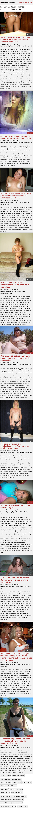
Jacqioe (19, 806)
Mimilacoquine (26, 782)
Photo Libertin (5, 806)
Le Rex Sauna (16, 782)
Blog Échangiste (6, 782)
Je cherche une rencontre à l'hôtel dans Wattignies (15, 506)
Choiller (13, 806)
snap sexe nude (5, 779)
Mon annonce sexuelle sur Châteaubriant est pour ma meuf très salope (14, 284)
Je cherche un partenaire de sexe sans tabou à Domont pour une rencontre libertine (15, 741)
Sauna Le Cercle (6, 776)
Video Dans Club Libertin (8, 786)
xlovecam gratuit (17, 803)
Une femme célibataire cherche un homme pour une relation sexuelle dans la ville (15, 358)
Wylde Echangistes (6, 796)
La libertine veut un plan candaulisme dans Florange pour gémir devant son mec (14, 446)
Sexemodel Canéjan (20, 796)
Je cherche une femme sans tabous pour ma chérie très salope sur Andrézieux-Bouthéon (16, 195)
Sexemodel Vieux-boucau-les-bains (12, 799)
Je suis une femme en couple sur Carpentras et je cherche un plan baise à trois (14, 580)
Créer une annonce (25, 2)
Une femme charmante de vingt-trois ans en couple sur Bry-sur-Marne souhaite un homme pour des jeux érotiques (16, 656)
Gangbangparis (16, 779)
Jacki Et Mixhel (5, 793)
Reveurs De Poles (7, 2)
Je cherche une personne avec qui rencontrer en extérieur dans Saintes (16, 137)
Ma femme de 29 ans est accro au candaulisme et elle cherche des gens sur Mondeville (15, 39)
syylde (26, 806)
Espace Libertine (6, 803)
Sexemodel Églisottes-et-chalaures (12, 789)
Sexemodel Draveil (18, 776)
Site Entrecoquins (16, 793)
